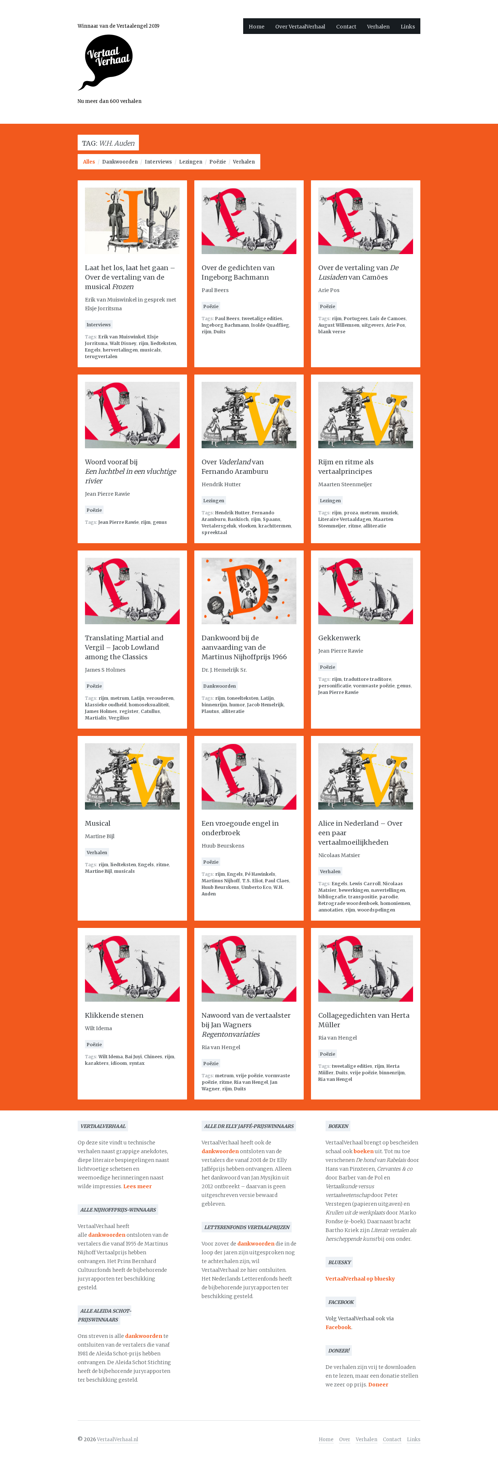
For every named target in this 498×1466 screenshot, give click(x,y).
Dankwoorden (120, 162)
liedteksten (163, 343)
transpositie (362, 896)
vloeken (247, 526)
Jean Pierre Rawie (118, 522)
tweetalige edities (262, 318)
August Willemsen (338, 325)
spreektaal (214, 532)
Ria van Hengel (251, 1082)
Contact (346, 26)
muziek (389, 512)
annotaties (330, 910)
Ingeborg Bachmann (225, 325)
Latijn (137, 698)
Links (408, 26)
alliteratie (374, 526)
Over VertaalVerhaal (300, 26)
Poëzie (217, 162)
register (129, 711)
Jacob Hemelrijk (265, 704)
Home (256, 26)
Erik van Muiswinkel (121, 336)
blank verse (331, 331)
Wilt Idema (110, 1056)
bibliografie (332, 896)
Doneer (378, 1384)
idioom (119, 1063)
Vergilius (119, 718)
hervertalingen (120, 350)
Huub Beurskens (220, 887)
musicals (150, 350)
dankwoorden (106, 1235)
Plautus (210, 711)
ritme (354, 526)
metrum (369, 512)
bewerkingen (354, 890)
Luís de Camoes (388, 318)
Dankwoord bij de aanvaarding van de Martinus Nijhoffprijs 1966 (244, 647)
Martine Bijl (98, 871)
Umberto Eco (256, 887)
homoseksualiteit (149, 704)
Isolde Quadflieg (270, 325)
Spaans (271, 519)
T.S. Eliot (252, 880)
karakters (97, 1063)
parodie (388, 896)
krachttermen (274, 526)
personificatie (334, 685)
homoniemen (395, 903)
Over (344, 1439)
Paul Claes (277, 880)
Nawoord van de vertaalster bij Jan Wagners (246, 1025)
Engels (93, 350)
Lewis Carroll (365, 883)
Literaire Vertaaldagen (344, 519)
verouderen (160, 698)
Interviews (158, 162)
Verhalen (378, 26)
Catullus (150, 711)
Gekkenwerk (339, 638)
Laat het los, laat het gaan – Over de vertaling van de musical (130, 277)
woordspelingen (376, 910)
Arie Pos (395, 325)
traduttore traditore (367, 679)
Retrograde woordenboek (348, 903)
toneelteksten (242, 698)
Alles (89, 162)
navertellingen (388, 890)
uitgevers (373, 325)
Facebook (338, 1327)
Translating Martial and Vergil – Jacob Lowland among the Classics (124, 647)
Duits (220, 331)
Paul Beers (227, 318)
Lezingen (190, 162)
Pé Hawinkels (260, 874)
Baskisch (238, 519)
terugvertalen (101, 356)
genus (160, 522)
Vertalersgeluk (219, 526)
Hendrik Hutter (232, 512)
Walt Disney (123, 343)
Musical (97, 823)
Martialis (95, 718)
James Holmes (101, 711)
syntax (136, 1063)
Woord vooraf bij (130, 471)
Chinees (153, 1056)
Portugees (356, 318)
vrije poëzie (249, 1075)
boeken (364, 1151)
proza (351, 512)
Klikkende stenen (114, 1015)
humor (237, 704)
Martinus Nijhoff (221, 880)
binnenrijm (214, 704)
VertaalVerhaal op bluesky (360, 1278)
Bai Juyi (133, 1056)
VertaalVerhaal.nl (117, 1439)
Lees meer (137, 1186)
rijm (143, 343)
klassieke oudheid (106, 704)
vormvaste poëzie (373, 685)
